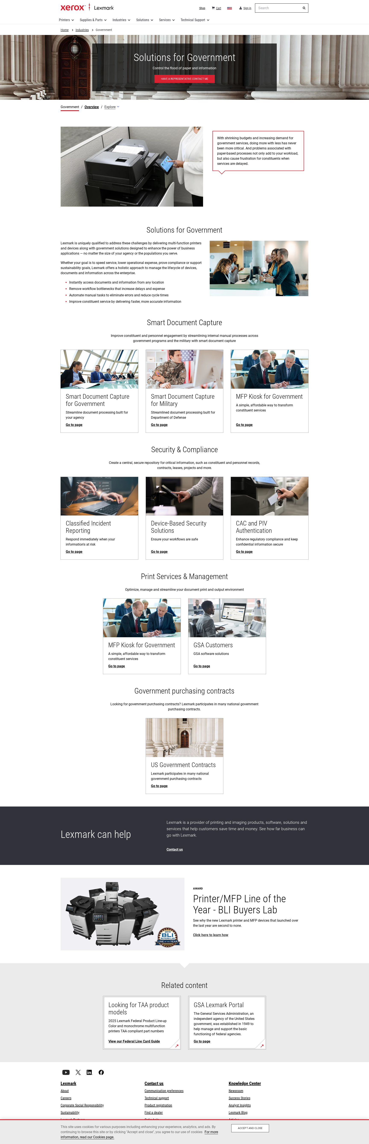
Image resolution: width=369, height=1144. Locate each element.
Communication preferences (164, 1091)
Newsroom (236, 1091)
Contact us (154, 1083)
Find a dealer (154, 1113)
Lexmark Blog (238, 1113)
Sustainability (70, 1113)
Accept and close (250, 1128)
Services (165, 20)
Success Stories (239, 1098)
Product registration (158, 1105)
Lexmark (68, 1083)
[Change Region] (230, 8)
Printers (64, 20)
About (65, 1091)
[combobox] (281, 8)
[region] (184, 1131)
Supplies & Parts (91, 20)
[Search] (304, 8)
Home (87, 7)
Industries (119, 20)
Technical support (157, 1098)
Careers (66, 1098)
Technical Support (193, 20)
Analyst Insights (240, 1105)
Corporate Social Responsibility (82, 1105)
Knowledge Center (245, 1083)
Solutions (142, 20)
